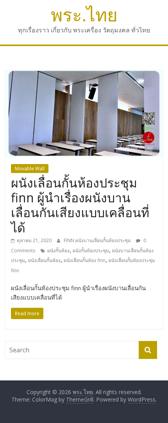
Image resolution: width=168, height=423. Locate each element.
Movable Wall (30, 168)
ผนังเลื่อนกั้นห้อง (44, 260)
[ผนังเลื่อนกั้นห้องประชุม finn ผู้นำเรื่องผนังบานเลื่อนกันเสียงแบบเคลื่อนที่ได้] (84, 74)
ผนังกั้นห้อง (58, 250)
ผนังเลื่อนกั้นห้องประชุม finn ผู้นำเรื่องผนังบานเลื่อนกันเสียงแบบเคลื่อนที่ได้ (80, 205)
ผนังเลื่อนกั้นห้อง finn (84, 260)
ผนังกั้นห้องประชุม (91, 250)
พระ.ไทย (84, 14)
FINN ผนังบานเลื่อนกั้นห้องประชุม (98, 240)
